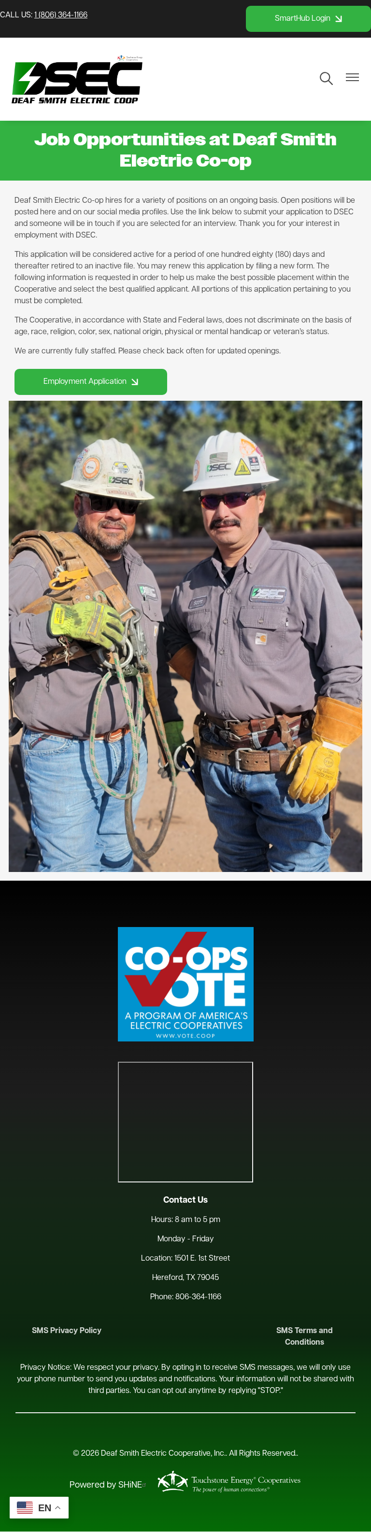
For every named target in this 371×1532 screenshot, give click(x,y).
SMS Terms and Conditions (304, 1337)
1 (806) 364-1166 (60, 15)
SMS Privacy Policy (66, 1331)
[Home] (77, 79)
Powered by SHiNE (106, 1485)
